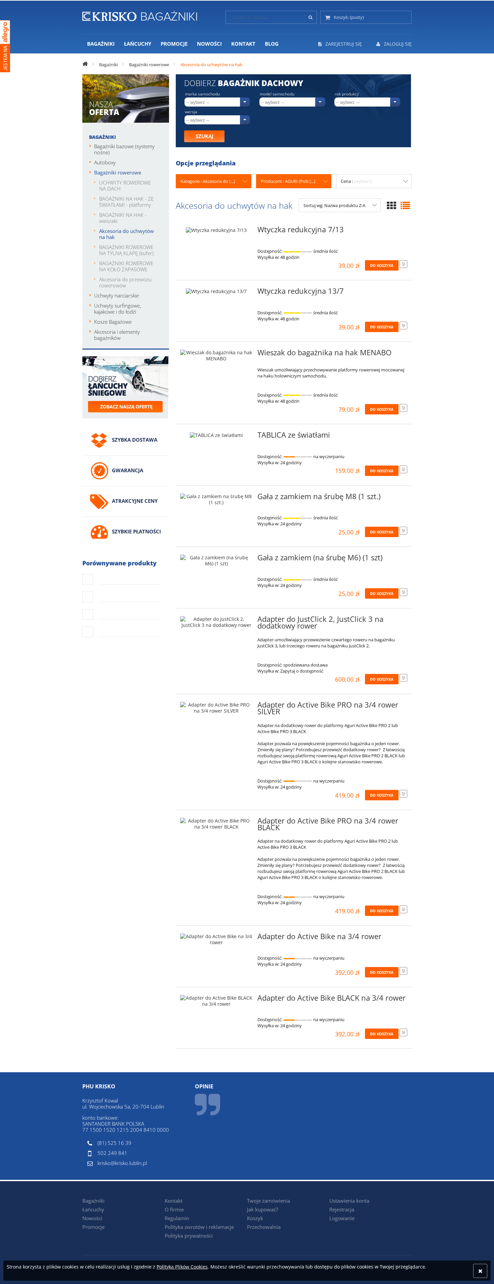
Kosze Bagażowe (113, 321)
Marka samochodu (202, 94)
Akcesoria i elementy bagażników (117, 334)
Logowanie (342, 1218)
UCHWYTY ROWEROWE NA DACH (125, 185)
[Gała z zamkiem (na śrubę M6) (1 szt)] (216, 561)
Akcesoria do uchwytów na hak (126, 234)
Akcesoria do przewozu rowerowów (125, 282)
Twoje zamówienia (268, 1200)
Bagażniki (102, 137)
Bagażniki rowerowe (117, 172)
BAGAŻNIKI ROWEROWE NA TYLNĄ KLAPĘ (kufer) (126, 250)
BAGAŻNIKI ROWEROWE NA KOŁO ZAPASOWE (126, 266)
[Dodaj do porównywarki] (403, 264)
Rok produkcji (347, 94)
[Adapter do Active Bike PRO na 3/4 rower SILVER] (216, 708)
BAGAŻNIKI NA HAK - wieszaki (123, 217)
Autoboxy (105, 162)
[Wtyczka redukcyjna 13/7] (216, 293)
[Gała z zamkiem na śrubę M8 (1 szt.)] (216, 499)
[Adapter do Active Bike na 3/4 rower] (216, 939)
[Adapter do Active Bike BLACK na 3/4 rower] (216, 1001)
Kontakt (173, 1200)
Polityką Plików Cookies (182, 1266)
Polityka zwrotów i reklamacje (199, 1226)
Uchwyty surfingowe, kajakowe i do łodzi (117, 308)
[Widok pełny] (405, 205)
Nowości (92, 1218)
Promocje (93, 1226)
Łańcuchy (93, 1209)
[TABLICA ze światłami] (216, 437)
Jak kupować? (262, 1209)
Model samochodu (277, 94)
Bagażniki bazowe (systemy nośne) (124, 149)
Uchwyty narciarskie (116, 295)
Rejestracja (341, 1209)
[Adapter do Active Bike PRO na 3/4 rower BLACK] (216, 824)
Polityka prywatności (189, 1235)
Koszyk (255, 1218)
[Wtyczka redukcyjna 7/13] (216, 232)
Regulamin (177, 1218)
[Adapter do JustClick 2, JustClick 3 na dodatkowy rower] (216, 622)
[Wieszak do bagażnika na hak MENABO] (216, 356)
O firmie (174, 1209)
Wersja (191, 112)
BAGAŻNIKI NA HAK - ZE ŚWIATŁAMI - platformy (126, 201)
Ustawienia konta (349, 1200)
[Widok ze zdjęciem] (391, 205)
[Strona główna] (139, 15)
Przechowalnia (264, 1226)
